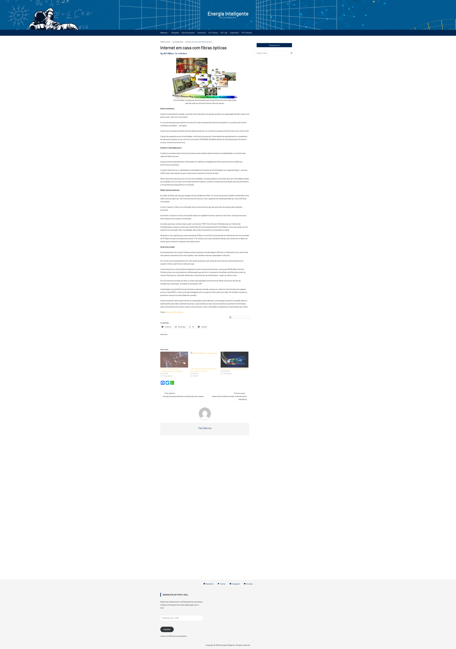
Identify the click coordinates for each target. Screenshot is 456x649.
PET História (247, 32)
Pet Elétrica (169, 53)
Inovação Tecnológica (174, 312)
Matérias (163, 32)
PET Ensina (213, 32)
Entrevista (201, 32)
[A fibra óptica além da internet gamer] (234, 360)
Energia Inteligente (228, 13)
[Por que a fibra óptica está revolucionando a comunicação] (174, 360)
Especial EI (234, 32)
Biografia (175, 32)
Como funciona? (188, 32)
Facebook (209, 584)
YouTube (249, 584)
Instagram (235, 584)
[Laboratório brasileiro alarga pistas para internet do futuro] (204, 360)
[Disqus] (204, 473)
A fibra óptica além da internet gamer (234, 369)
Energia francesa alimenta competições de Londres (183, 396)
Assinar (167, 629)
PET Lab (224, 32)
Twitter (222, 584)
